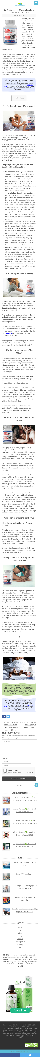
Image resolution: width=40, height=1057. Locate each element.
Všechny (20, 944)
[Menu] (36, 3)
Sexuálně (8, 333)
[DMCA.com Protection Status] (31, 1046)
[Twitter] (8, 716)
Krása (20, 936)
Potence (20, 939)
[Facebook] (4, 716)
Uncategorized (20, 942)
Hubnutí (20, 933)
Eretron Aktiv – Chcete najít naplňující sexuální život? (28, 724)
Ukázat (22, 98)
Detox (20, 930)
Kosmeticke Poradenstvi (22, 1051)
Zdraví (20, 947)
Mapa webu (25, 1027)
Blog (20, 927)
